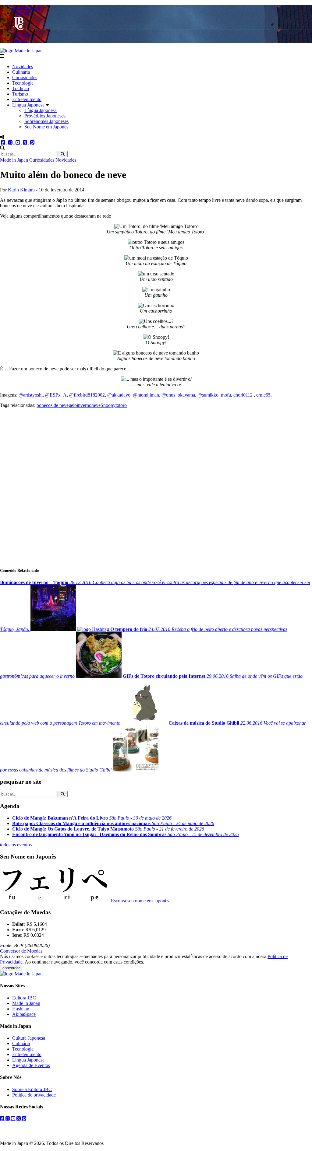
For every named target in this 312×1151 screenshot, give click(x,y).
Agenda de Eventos (31, 1065)
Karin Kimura (21, 189)
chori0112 (243, 394)
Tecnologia (23, 83)
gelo (73, 405)
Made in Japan (14, 160)
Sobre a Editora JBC (32, 1089)
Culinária (21, 72)
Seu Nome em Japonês (46, 126)
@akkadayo (118, 394)
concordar (11, 968)
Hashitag (20, 1008)
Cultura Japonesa (28, 1038)
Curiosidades (24, 77)
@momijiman (146, 394)
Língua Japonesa (28, 104)
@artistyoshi (31, 394)
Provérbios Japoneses (45, 115)
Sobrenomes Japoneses (46, 121)
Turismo (20, 93)
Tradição (20, 88)
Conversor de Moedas (21, 950)
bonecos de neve (53, 405)
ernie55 (263, 394)
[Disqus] (156, 484)
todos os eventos (16, 844)
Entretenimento (26, 99)
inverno (84, 405)
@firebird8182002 (87, 394)
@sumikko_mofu (214, 394)
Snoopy (108, 405)
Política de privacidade (34, 1094)
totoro (121, 405)
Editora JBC (24, 997)
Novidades (22, 66)
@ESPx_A (55, 394)
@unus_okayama (178, 394)
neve (96, 405)
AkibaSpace (24, 1014)
